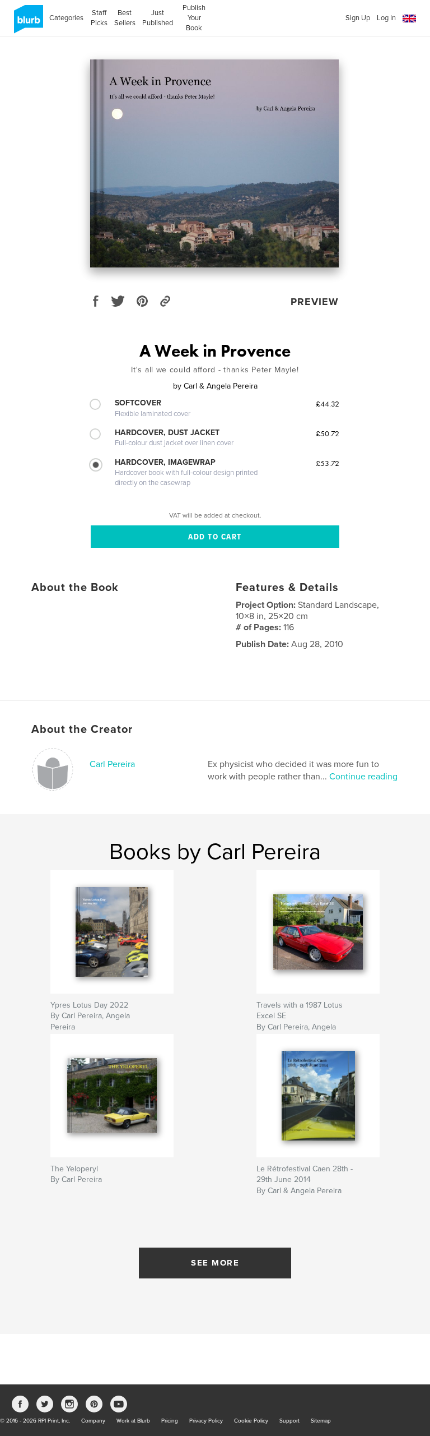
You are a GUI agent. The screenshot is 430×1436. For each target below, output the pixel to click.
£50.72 (327, 433)
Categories (66, 17)
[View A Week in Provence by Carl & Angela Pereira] (214, 163)
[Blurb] (27, 23)
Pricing (169, 1420)
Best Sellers (124, 17)
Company (93, 1420)
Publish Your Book (194, 18)
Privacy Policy (206, 1420)
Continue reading (363, 776)
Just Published (157, 17)
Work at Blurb (133, 1420)
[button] (409, 19)
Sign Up (357, 17)
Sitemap (321, 1420)
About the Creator (82, 729)
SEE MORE (215, 1263)
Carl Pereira (112, 764)
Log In (386, 17)
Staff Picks (99, 17)
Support (289, 1420)
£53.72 (327, 463)
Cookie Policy (251, 1420)
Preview (315, 301)
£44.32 (327, 404)
